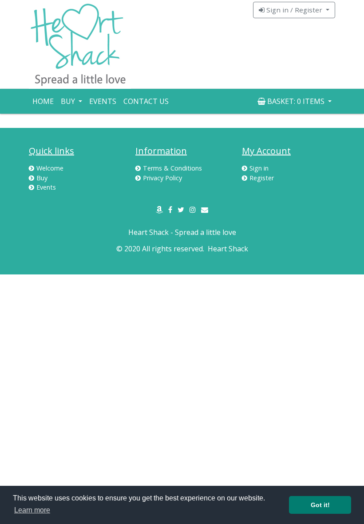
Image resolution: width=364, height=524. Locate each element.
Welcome (49, 168)
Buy (41, 178)
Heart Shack (228, 249)
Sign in (259, 168)
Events (102, 101)
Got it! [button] (320, 504)
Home (43, 101)
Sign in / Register (294, 9)
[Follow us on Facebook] (170, 209)
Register (261, 178)
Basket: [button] (294, 101)
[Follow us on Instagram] (193, 209)
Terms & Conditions (172, 168)
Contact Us (146, 101)
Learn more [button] (32, 510)
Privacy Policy (162, 178)
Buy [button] (69, 101)
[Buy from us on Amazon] (159, 209)
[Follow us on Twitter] (181, 209)
